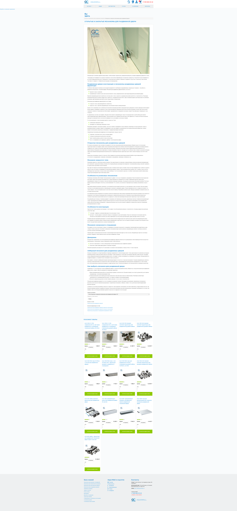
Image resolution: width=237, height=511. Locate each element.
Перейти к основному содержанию (7, 9)
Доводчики (86, 493)
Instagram (111, 490)
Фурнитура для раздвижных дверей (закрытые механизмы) (100, 307)
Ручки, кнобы (87, 491)
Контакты (147, 6)
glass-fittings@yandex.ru (139, 488)
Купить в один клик (92, 356)
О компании (135, 6)
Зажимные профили (88, 488)
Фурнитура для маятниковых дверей (92, 485)
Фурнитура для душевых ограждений (92, 482)
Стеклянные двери (88, 499)
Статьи (124, 6)
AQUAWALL (95, 2)
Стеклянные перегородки (89, 501)
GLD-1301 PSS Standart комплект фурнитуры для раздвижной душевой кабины (127, 325)
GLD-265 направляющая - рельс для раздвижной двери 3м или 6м (109, 400)
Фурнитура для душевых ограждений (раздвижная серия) (99, 310)
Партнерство (111, 6)
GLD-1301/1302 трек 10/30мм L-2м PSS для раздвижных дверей (92, 362)
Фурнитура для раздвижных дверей (95, 303)
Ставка (89, 298)
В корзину (91, 347)
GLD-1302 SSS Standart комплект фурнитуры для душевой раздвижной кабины (144, 362)
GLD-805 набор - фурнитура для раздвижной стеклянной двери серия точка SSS (92, 438)
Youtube (111, 482)
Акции (100, 6)
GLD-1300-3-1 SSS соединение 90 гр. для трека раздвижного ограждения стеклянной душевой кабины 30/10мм (109, 326)
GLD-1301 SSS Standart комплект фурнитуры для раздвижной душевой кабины (144, 325)
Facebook (111, 485)
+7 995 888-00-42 (148, 2)
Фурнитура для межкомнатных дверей (92, 483)
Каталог (89, 6)
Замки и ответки (87, 490)
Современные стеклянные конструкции (92, 498)
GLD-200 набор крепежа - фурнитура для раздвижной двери (92, 400)
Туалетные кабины (88, 496)
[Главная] (86, 2)
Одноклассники (113, 487)
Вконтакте (111, 483)
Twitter (110, 488)
